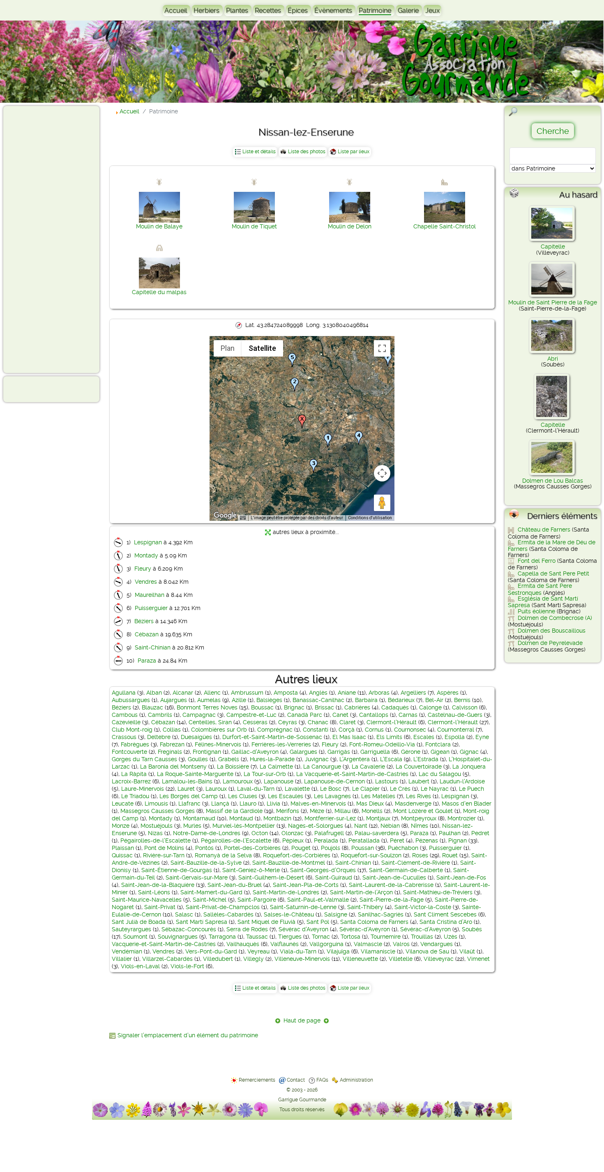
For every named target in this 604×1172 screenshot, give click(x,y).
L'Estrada (425, 759)
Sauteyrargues (131, 929)
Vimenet (478, 959)
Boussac (262, 707)
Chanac (318, 722)
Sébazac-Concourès (188, 929)
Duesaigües (196, 737)
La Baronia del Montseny (173, 766)
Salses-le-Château (289, 914)
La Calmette (276, 766)
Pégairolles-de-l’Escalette (236, 840)
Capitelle (553, 246)
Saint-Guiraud (333, 877)
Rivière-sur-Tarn (163, 855)
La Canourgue (322, 766)
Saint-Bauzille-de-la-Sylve (206, 862)
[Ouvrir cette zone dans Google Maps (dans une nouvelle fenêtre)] (225, 515)
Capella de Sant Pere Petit (553, 573)
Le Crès (400, 788)
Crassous (124, 737)
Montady (146, 555)
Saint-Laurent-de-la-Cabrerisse (391, 885)
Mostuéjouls (157, 825)
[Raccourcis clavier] (243, 518)
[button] (328, 440)
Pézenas (426, 840)
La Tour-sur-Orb (265, 774)
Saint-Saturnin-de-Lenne (303, 907)
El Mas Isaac (349, 737)
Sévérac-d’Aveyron (425, 929)
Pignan (457, 840)
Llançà (220, 803)
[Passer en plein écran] (382, 348)
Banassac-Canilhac (318, 700)
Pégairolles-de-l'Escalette (155, 840)
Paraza (147, 660)
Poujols (330, 848)
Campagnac (199, 714)
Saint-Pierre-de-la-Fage (392, 899)
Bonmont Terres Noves (207, 707)
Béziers (144, 621)
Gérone (410, 751)
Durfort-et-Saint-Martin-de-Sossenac (272, 737)
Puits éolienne (536, 611)
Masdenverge (413, 803)
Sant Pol (318, 922)
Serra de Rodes (247, 929)
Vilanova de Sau (427, 951)
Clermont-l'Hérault (392, 722)
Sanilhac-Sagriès (380, 914)
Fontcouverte (129, 751)
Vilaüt (467, 951)
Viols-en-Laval (140, 966)
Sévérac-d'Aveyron (364, 929)
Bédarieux (401, 700)
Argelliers (413, 692)
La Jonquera (469, 766)
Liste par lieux (353, 151)
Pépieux (293, 840)
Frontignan (207, 751)
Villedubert (218, 959)
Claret (347, 722)
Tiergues (290, 936)
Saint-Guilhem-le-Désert (271, 877)
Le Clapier (366, 788)
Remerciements (257, 1080)
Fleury (142, 568)
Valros (401, 944)
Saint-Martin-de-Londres (286, 892)
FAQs (322, 1080)
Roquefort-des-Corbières (296, 855)
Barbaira (366, 700)
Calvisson (464, 707)
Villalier (122, 959)
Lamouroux (238, 781)
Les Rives (418, 796)
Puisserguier (151, 608)
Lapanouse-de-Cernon (334, 781)
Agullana (124, 692)
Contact (296, 1080)
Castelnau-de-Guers (455, 714)
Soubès (472, 929)
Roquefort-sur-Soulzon (371, 855)
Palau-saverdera (377, 833)
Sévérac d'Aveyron (303, 929)
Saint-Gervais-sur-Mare (197, 877)
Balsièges (269, 700)
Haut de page (302, 1020)
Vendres (146, 581)
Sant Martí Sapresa (201, 922)
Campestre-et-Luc (251, 714)
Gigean (440, 751)
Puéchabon (403, 848)
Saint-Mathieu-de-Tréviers (438, 892)
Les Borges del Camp (188, 796)
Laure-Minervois (142, 788)
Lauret (186, 788)
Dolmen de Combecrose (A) (555, 618)
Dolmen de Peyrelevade (550, 643)
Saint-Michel (209, 899)
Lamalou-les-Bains (187, 781)
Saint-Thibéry (365, 907)
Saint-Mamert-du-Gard (211, 892)
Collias (172, 729)
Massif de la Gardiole (234, 811)
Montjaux (378, 818)
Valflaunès (284, 944)
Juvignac (317, 759)
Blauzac (152, 707)
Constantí (315, 729)
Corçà (347, 729)
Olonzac (292, 833)
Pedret (480, 833)
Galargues (303, 751)
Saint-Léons (154, 892)
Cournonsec (410, 729)
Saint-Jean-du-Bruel (234, 885)
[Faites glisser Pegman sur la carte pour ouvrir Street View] (382, 503)
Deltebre (159, 737)
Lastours (386, 781)
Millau (342, 811)
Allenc (212, 692)
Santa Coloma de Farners (374, 922)
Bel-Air (434, 700)
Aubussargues (131, 700)
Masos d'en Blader (466, 803)
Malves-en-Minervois (318, 803)
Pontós (204, 848)
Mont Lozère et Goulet (423, 811)
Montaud (241, 818)
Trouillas (422, 936)
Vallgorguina (326, 944)
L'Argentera (354, 759)
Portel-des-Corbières (252, 848)
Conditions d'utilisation (370, 518)
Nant (360, 825)
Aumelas (209, 700)
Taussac (257, 936)
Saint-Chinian (153, 647)
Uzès (450, 936)
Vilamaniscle (378, 951)
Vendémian (127, 951)
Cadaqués (395, 707)
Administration (356, 1080)
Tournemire (386, 936)
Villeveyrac (439, 959)
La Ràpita (134, 774)
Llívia (273, 803)
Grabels (228, 759)
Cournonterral (455, 729)
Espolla (455, 737)
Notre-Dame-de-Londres (206, 833)
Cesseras (255, 722)
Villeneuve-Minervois (302, 959)
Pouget (301, 848)
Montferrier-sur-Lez (330, 818)
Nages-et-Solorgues (315, 825)
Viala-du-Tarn (298, 951)
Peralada (326, 840)
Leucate (123, 803)
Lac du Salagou (440, 774)
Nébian (390, 825)
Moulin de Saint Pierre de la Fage (552, 302)
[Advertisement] (39, 239)
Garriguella (375, 751)
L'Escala (391, 759)
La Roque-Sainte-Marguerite (195, 774)
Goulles (198, 759)
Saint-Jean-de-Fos (461, 877)
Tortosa (350, 936)
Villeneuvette (360, 959)
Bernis (462, 700)
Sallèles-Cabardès (228, 914)
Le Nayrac (435, 788)
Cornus (374, 729)
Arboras (379, 692)
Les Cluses (242, 796)
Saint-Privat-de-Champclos (223, 907)
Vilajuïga (338, 951)
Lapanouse (278, 781)
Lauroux (216, 788)
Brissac (324, 707)
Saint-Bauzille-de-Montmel (288, 862)
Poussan (362, 848)
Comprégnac (275, 729)
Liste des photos (306, 151)
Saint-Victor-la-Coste (422, 907)
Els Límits (389, 737)
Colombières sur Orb (219, 729)
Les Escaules (285, 796)
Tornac (321, 936)
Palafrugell (329, 833)
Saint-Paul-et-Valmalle (318, 899)
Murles (192, 825)
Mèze (317, 811)
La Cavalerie (368, 766)
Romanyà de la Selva (223, 855)
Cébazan (147, 634)
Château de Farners (544, 529)
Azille (239, 700)
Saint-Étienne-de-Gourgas (176, 870)
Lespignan (148, 542)
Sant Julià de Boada (139, 922)
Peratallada (364, 840)
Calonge (430, 707)
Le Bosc (330, 788)
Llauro (248, 803)
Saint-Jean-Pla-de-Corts (306, 885)
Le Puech (471, 788)
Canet (340, 714)
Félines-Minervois (218, 744)
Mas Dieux (370, 803)
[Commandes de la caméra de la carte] (382, 473)
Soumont (135, 936)
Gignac (469, 751)
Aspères (448, 692)
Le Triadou (135, 796)
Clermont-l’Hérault (453, 722)
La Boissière (233, 766)
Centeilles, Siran (210, 722)
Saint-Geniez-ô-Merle (251, 870)
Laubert (418, 781)
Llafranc (189, 803)
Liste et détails (259, 151)
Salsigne (335, 914)
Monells (372, 811)
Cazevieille (126, 722)
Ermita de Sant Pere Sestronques (540, 589)
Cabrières (357, 707)
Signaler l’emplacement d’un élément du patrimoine (188, 1035)
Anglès (318, 692)
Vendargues (436, 944)
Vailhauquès (242, 944)
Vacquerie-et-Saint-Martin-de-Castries (164, 944)
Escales (423, 737)
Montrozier (461, 818)
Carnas (408, 714)
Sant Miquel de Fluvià (266, 922)
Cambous (125, 714)
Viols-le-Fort (187, 966)
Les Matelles (378, 796)
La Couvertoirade (419, 766)
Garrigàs (338, 751)
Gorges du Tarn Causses (144, 759)
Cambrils (160, 714)
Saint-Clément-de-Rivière (415, 862)
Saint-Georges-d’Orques (323, 870)
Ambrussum (247, 692)
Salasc (184, 914)
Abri (552, 358)
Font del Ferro (537, 560)
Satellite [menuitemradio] (262, 348)
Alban (154, 692)
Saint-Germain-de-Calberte (406, 870)
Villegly (253, 959)
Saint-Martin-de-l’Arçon (361, 892)
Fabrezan (172, 744)
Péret (397, 840)
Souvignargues (178, 936)
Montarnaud (199, 818)
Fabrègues (135, 744)
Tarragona (222, 936)
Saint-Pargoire (256, 899)
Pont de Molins (164, 848)
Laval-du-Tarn (255, 788)
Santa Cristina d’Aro (446, 922)
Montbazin (277, 818)
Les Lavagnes (332, 796)
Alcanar (183, 692)
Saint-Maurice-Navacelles (147, 899)
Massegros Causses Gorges (157, 811)
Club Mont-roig (132, 729)
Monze (120, 825)
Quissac (122, 855)
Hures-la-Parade (272, 759)
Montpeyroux (418, 818)
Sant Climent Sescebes (445, 914)
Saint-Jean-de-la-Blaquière (157, 885)
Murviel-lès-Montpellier (243, 825)
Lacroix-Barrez (131, 781)
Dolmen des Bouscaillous (552, 630)
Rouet (450, 855)
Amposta (286, 692)
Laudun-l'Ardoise (462, 781)
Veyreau (258, 951)
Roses (420, 855)
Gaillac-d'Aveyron (255, 751)
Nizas (155, 833)
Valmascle (368, 944)
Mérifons (287, 811)
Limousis (156, 803)
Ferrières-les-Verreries (281, 744)
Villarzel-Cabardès (167, 959)
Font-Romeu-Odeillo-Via (382, 744)
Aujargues (173, 700)
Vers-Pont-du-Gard (211, 951)
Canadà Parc (304, 714)
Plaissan (123, 848)
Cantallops (373, 714)
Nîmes (419, 825)
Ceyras (287, 722)
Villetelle (401, 959)
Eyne (482, 737)
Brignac (294, 707)
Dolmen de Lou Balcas (552, 480)
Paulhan (450, 833)
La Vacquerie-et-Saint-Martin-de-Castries (352, 774)
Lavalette (297, 788)
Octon (259, 833)
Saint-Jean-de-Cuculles (394, 877)
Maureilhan (149, 595)
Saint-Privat (159, 907)
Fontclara (438, 744)
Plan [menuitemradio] (228, 348)
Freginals (170, 751)
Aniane (347, 692)
